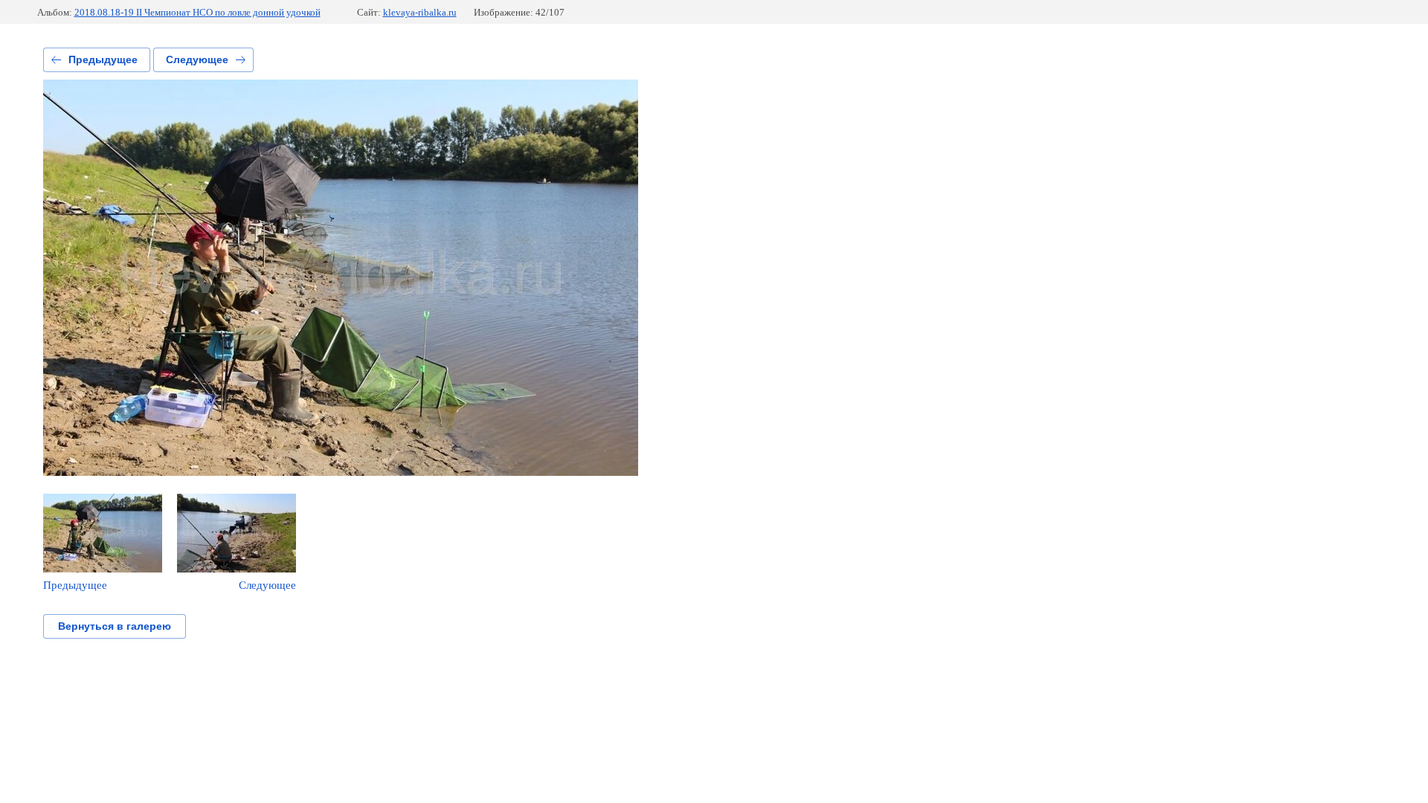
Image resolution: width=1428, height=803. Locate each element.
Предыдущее (103, 59)
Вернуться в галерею (114, 626)
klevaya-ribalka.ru (420, 12)
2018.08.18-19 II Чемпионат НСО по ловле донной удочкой (197, 12)
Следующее (197, 59)
